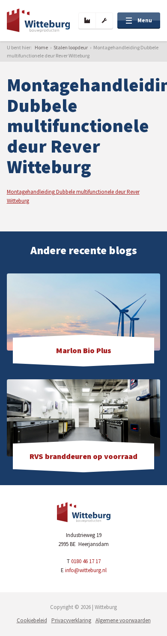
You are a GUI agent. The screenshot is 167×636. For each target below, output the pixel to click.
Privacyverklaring (71, 620)
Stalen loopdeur (71, 47)
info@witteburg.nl (86, 570)
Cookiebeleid (32, 620)
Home (41, 47)
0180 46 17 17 (86, 561)
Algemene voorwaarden (123, 620)
